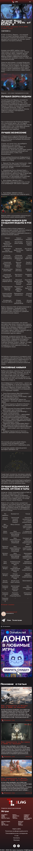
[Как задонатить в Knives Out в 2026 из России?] (16, 703)
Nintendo (20, 821)
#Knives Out (27, 688)
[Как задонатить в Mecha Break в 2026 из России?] (16, 776)
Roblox (14, 814)
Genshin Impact (5, 821)
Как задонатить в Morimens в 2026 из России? (15, 743)
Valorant (15, 818)
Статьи (20, 822)
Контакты (16, 838)
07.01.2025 (14, 26)
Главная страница (8, 604)
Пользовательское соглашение (17, 833)
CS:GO (3, 817)
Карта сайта (16, 829)
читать (27, 720)
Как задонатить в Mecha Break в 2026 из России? (14, 779)
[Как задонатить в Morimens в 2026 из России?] (16, 739)
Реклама (16, 840)
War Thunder (5, 824)
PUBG (3, 815)
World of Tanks (5, 818)
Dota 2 (14, 817)
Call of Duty (16, 815)
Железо (20, 824)
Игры (19, 823)
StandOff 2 (4, 814)
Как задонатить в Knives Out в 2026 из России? (14, 706)
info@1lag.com (28, 850)
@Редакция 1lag (9, 720)
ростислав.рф (17, 808)
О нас (16, 835)
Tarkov (3, 823)
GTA (2, 822)
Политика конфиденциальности (16, 831)
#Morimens (27, 724)
